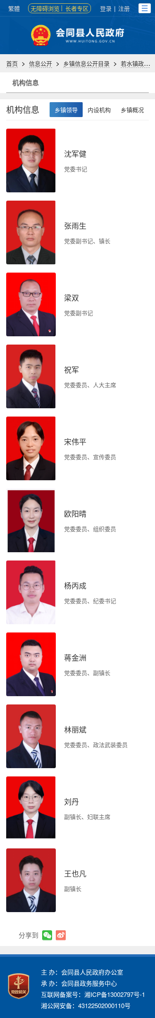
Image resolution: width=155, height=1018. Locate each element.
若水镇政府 (135, 63)
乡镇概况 (132, 109)
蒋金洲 (75, 657)
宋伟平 (75, 441)
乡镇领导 (66, 109)
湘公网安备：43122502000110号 (86, 1005)
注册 (124, 8)
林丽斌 (75, 729)
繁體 (14, 8)
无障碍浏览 (45, 8)
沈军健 (75, 153)
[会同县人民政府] (77, 35)
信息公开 (40, 63)
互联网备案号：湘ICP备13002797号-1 (93, 994)
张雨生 (75, 225)
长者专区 (76, 8)
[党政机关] (18, 986)
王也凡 (75, 873)
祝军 (71, 369)
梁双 (71, 297)
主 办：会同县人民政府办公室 (82, 972)
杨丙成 (75, 585)
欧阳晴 (75, 513)
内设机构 (99, 109)
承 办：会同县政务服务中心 (79, 983)
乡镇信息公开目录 (86, 63)
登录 (106, 8)
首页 (12, 63)
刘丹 (71, 801)
